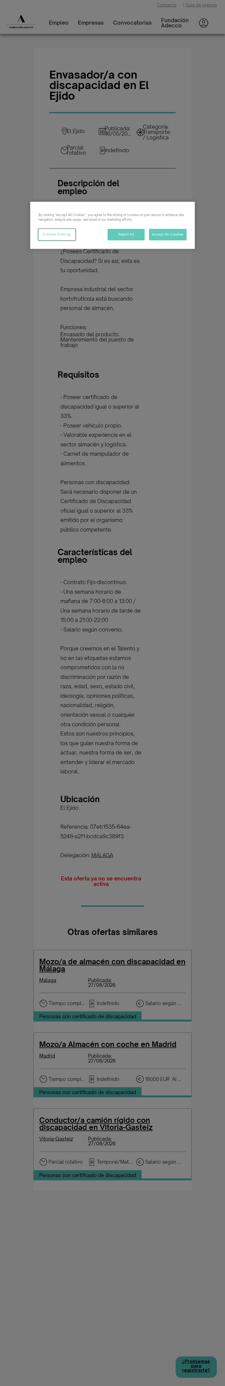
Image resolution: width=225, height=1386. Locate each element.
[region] (112, 225)
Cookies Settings (57, 234)
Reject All (126, 234)
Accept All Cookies (168, 234)
